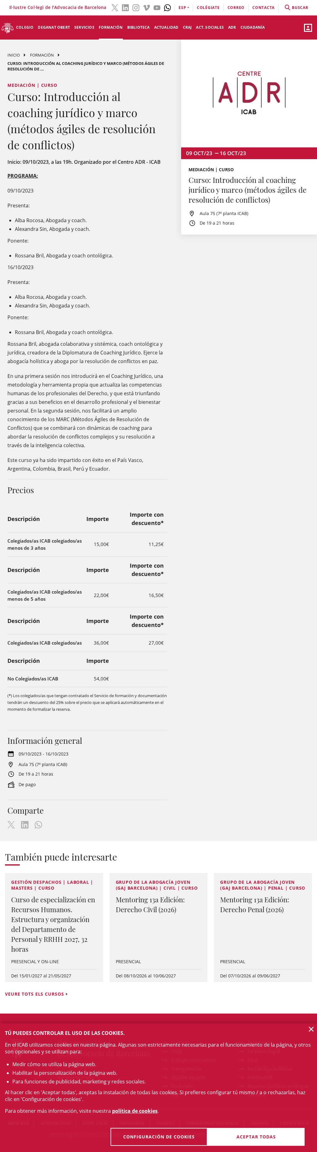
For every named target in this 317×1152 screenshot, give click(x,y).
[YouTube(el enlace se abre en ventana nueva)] (157, 7)
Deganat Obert (54, 27)
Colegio (24, 27)
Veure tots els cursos (34, 994)
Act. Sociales (210, 27)
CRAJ (187, 27)
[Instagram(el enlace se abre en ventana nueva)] (135, 7)
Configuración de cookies (159, 1137)
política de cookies (135, 1111)
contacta (263, 7)
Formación (111, 27)
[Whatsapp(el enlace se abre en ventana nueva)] (167, 7)
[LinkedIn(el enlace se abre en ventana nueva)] (125, 7)
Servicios (84, 27)
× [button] (311, 1029)
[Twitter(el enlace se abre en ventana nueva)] (114, 7)
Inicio (13, 55)
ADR (232, 27)
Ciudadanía (253, 27)
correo (236, 7)
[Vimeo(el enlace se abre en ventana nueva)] (146, 7)
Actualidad (166, 27)
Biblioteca (138, 27)
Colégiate (208, 7)
